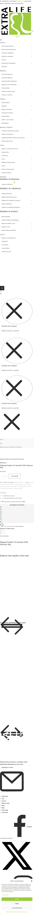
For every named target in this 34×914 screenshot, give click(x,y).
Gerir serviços (5, 894)
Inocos (3, 159)
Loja (1, 443)
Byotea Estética (6, 102)
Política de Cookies (10, 911)
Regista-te (21, 1)
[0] (1, 294)
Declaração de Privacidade (21, 911)
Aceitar (17, 899)
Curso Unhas (5, 244)
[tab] (17, 536)
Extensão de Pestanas (7, 112)
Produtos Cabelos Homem (8, 91)
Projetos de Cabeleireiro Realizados (11, 207)
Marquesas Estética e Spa (8, 223)
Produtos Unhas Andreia (8, 169)
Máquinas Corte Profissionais (9, 84)
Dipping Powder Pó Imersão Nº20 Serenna (14, 606)
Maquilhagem (5, 123)
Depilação (4, 106)
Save (5, 561)
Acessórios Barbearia (7, 74)
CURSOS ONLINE (6, 251)
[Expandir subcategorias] (31, 46)
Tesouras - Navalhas (7, 94)
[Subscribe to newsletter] (12, 781)
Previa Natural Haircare (8, 46)
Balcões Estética (6, 216)
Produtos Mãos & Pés (7, 141)
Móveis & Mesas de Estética (9, 230)
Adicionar (14, 476)
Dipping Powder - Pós (20, 482)
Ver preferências (17, 908)
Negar (17, 903)
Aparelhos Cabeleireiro (7, 56)
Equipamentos (5, 152)
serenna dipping (18, 488)
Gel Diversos (5, 155)
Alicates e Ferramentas (7, 134)
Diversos (4, 59)
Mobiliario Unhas (6, 227)
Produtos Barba (6, 88)
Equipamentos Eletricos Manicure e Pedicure (13, 137)
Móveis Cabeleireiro (7, 204)
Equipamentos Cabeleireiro (8, 63)
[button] (31, 881)
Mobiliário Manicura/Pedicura (9, 197)
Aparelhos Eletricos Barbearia (9, 81)
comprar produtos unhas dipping (22, 484)
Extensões (4, 66)
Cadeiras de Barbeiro (7, 184)
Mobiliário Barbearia (7, 193)
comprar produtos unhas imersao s (9, 486)
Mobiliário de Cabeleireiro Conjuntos (11, 200)
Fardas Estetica (6, 116)
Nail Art (3, 165)
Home (1, 439)
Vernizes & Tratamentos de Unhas (10, 130)
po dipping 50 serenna (24, 486)
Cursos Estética (6, 248)
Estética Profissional (7, 109)
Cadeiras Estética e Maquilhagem (10, 220)
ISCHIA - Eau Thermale (7, 119)
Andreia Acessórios (6, 172)
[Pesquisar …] (1, 291)
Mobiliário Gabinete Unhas (8, 162)
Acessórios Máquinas (7, 77)
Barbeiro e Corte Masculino (8, 238)
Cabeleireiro (5, 241)
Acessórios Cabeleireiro (8, 53)
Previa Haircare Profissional (9, 49)
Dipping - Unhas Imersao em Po (10, 148)
